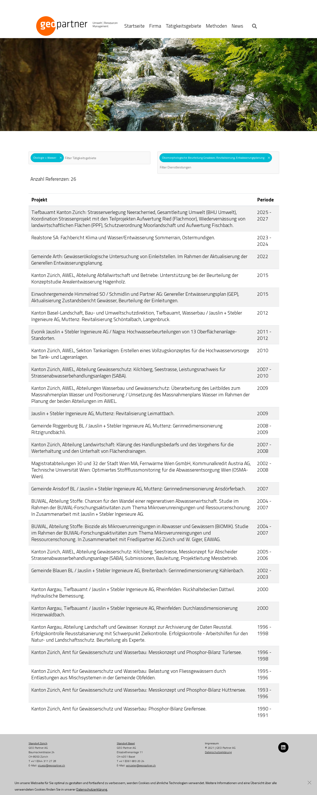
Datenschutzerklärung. (92, 789)
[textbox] (89, 158)
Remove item (60, 157)
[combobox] (89, 157)
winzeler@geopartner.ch (141, 765)
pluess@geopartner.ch (51, 765)
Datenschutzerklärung (218, 752)
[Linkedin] (283, 747)
